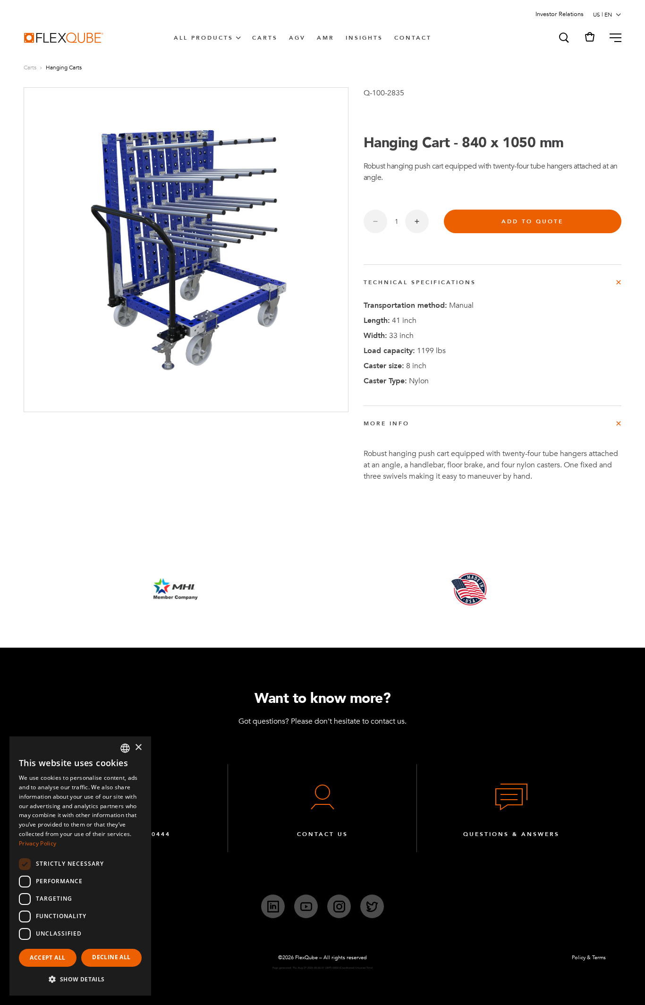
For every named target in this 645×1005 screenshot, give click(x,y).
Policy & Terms (589, 957)
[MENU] (611, 38)
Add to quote (532, 221)
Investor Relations (559, 14)
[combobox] (125, 748)
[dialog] (80, 866)
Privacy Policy (37, 843)
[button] (563, 37)
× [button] (138, 747)
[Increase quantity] (417, 221)
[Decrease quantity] (375, 221)
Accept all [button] (47, 958)
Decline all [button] (111, 957)
